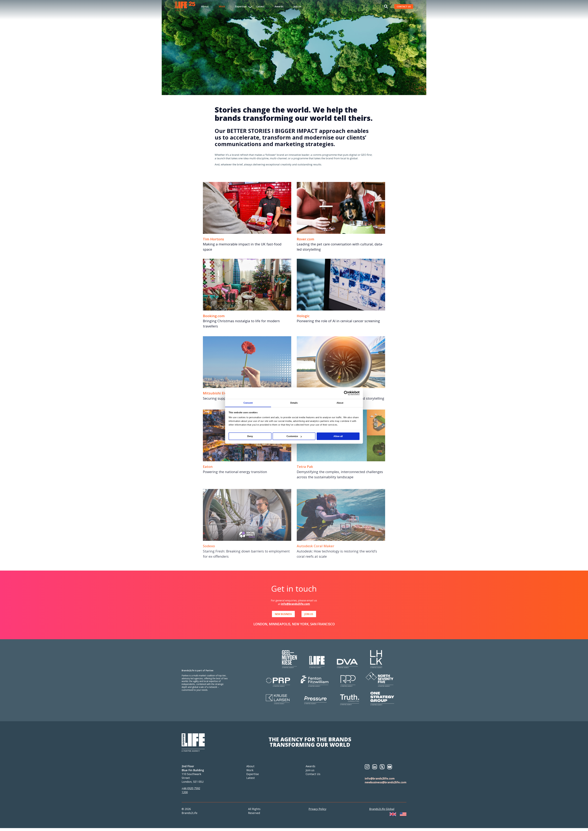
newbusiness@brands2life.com (385, 782)
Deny (250, 436)
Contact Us (313, 774)
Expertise (252, 774)
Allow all (338, 436)
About (205, 6)
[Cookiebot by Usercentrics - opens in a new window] (346, 393)
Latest (260, 6)
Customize (292, 436)
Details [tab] (294, 402)
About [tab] (340, 402)
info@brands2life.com (295, 604)
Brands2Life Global (381, 809)
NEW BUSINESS (283, 614)
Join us (297, 6)
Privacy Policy (317, 809)
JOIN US (308, 614)
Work (222, 6)
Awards (279, 6)
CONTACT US (404, 6)
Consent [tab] (248, 402)
